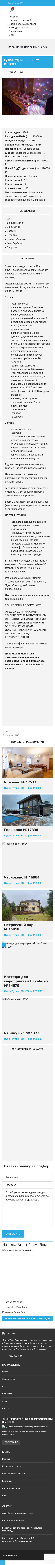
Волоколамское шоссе (28, 152)
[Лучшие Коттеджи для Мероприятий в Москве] (27, 1426)
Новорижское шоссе (17, 156)
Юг (3, 1386)
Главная (6, 1459)
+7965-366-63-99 (14, 3)
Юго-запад (7, 1394)
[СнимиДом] (11, 9)
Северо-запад (32, 148)
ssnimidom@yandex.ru (16, 1307)
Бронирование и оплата (13, 1474)
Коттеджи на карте (11, 1488)
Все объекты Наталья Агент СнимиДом (27, 1318)
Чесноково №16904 (21, 877)
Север (5, 1372)
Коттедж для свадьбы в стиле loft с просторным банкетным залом (19, 1539)
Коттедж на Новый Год (13, 1520)
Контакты (7, 1481)
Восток (5, 1408)
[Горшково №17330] (27, 810)
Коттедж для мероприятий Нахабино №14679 (26, 981)
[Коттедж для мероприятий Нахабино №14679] (27, 957)
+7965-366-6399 (15, 72)
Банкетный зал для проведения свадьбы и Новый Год (22, 1529)
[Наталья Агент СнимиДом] (27, 1274)
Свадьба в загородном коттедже (17, 1513)
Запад (5, 1401)
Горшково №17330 (21, 830)
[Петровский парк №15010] (27, 905)
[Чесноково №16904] (27, 857)
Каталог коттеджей (11, 1466)
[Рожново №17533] (27, 762)
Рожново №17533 (20, 782)
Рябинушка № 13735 (23, 1033)
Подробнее (11, 1442)
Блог (4, 1496)
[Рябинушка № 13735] (27, 1013)
